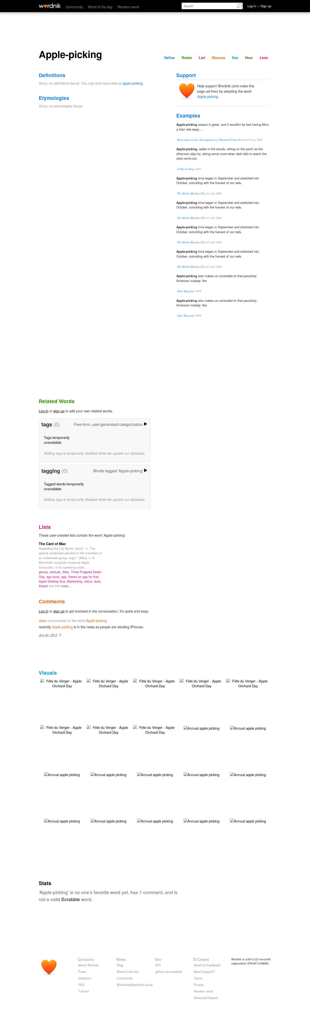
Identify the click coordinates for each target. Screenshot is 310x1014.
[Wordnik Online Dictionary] (50, 6)
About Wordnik (88, 965)
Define (169, 57)
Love (264, 57)
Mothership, (75, 581)
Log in (43, 410)
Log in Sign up (259, 6)
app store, (53, 576)
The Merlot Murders (188, 193)
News (121, 959)
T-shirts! (83, 991)
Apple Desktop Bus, (53, 581)
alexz (43, 620)
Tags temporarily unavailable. (57, 440)
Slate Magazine (186, 291)
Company (86, 959)
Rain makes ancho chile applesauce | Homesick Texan (207, 139)
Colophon (84, 978)
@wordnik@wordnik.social (135, 984)
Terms (198, 978)
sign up (58, 410)
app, (64, 576)
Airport (44, 586)
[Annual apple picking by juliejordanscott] (201, 727)
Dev (158, 959)
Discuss (218, 57)
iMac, (66, 572)
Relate (187, 57)
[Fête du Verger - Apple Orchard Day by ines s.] (62, 682)
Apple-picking (207, 96)
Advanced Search (206, 997)
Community (74, 6)
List (202, 57)
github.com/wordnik (168, 971)
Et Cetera (201, 959)
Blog (120, 965)
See (235, 57)
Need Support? (204, 971)
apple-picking (132, 83)
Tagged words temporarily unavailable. (64, 486)
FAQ (81, 984)
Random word (128, 6)
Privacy (199, 984)
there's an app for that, (84, 576)
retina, (89, 581)
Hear (249, 57)
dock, (97, 581)
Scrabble (70, 899)
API (158, 965)
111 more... (63, 586)
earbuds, (56, 572)
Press (82, 971)
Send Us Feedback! (207, 965)
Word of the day (100, 6)
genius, (44, 572)
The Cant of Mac (52, 543)
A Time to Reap (185, 169)
